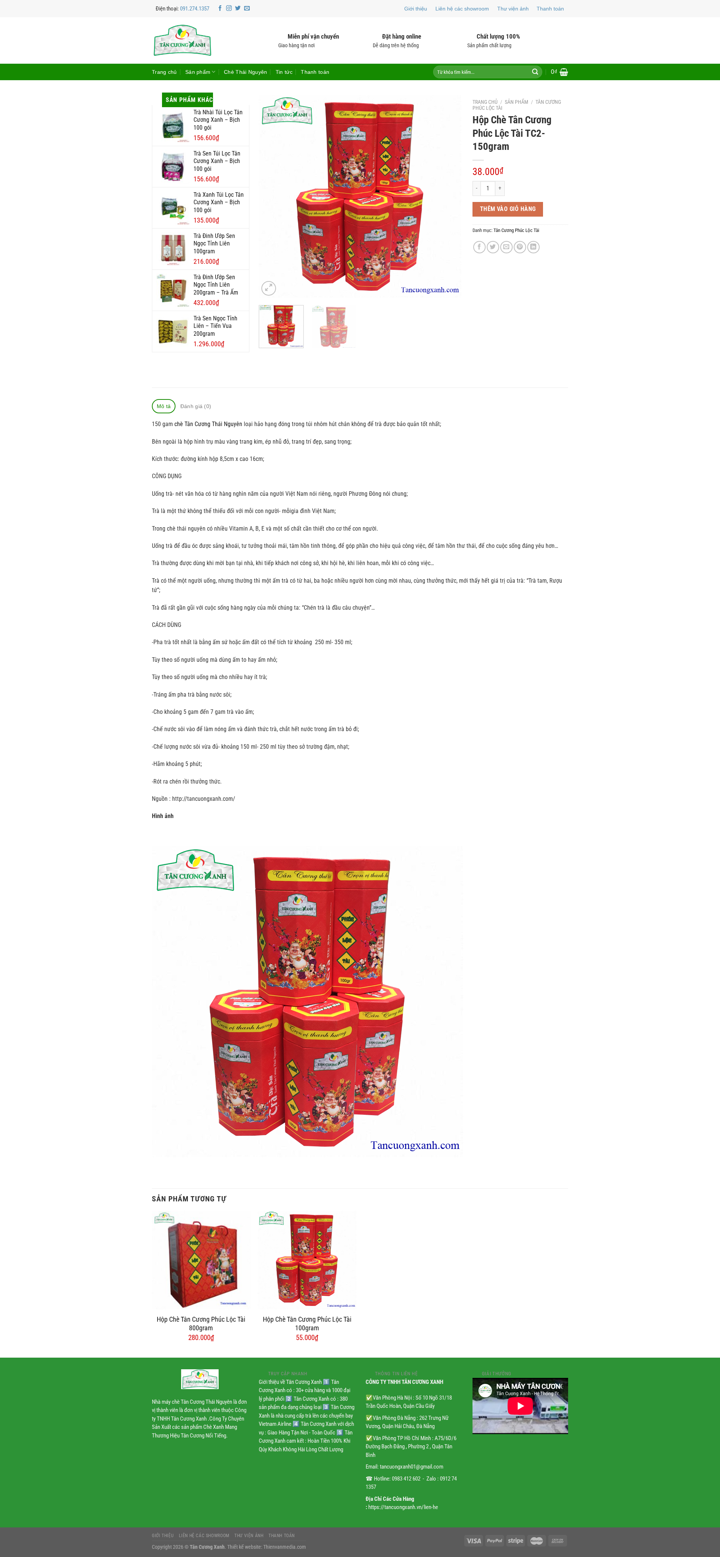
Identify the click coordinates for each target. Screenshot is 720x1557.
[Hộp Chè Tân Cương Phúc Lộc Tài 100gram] (307, 1260)
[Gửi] (535, 72)
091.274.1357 (194, 8)
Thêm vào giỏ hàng (508, 209)
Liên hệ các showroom (462, 9)
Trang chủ (164, 72)
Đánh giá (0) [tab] (195, 406)
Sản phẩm (197, 72)
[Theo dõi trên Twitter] (238, 8)
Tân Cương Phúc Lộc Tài (516, 230)
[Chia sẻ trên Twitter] (493, 247)
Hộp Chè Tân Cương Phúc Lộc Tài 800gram (201, 1324)
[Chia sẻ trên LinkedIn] (533, 247)
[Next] (447, 196)
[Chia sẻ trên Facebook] (479, 247)
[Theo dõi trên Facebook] (220, 8)
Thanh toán (550, 9)
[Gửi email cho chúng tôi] (247, 8)
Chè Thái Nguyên (245, 72)
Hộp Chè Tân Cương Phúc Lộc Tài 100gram (307, 1324)
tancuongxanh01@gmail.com (411, 1466)
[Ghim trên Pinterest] (520, 247)
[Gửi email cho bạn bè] (506, 247)
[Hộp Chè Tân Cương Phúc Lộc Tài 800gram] (201, 1260)
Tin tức (284, 72)
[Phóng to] (268, 288)
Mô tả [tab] (164, 406)
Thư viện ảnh (513, 9)
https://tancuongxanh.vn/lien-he (403, 1507)
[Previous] (272, 196)
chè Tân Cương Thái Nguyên (208, 424)
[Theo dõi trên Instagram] (229, 8)
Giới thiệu (415, 9)
